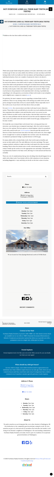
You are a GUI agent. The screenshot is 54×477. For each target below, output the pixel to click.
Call (45, 3)
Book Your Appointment (27, 202)
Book (27, 3)
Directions (9, 3)
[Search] (27, 176)
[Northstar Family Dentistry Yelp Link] (31, 299)
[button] (45, 176)
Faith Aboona (42, 14)
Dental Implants (27, 350)
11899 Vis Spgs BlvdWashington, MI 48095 (27, 196)
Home (15, 24)
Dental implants (25, 130)
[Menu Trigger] (50, 9)
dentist (10, 108)
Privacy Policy (39, 458)
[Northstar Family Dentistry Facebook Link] (23, 299)
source (28, 95)
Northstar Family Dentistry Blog (27, 14)
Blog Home (27, 323)
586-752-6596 (27, 187)
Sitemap (30, 461)
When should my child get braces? (27, 365)
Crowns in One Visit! (27, 331)
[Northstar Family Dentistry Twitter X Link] (27, 299)
